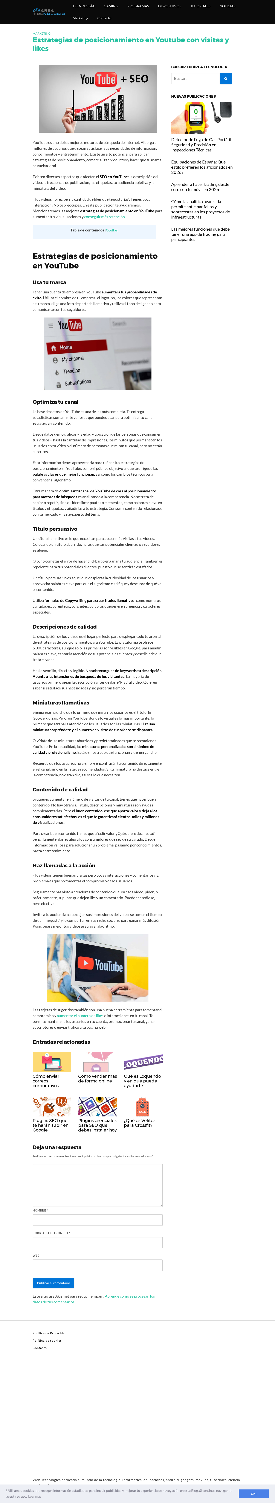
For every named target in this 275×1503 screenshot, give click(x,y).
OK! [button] (254, 1493)
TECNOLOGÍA (84, 6)
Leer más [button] (34, 1496)
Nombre (40, 1210)
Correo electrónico (51, 1233)
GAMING (111, 6)
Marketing (80, 18)
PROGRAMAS (138, 6)
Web (36, 1255)
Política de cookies (47, 1340)
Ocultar (111, 230)
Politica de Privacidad (50, 1333)
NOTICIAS (227, 6)
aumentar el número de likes (80, 1015)
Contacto (104, 18)
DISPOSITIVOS (169, 6)
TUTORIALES (200, 6)
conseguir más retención (104, 216)
